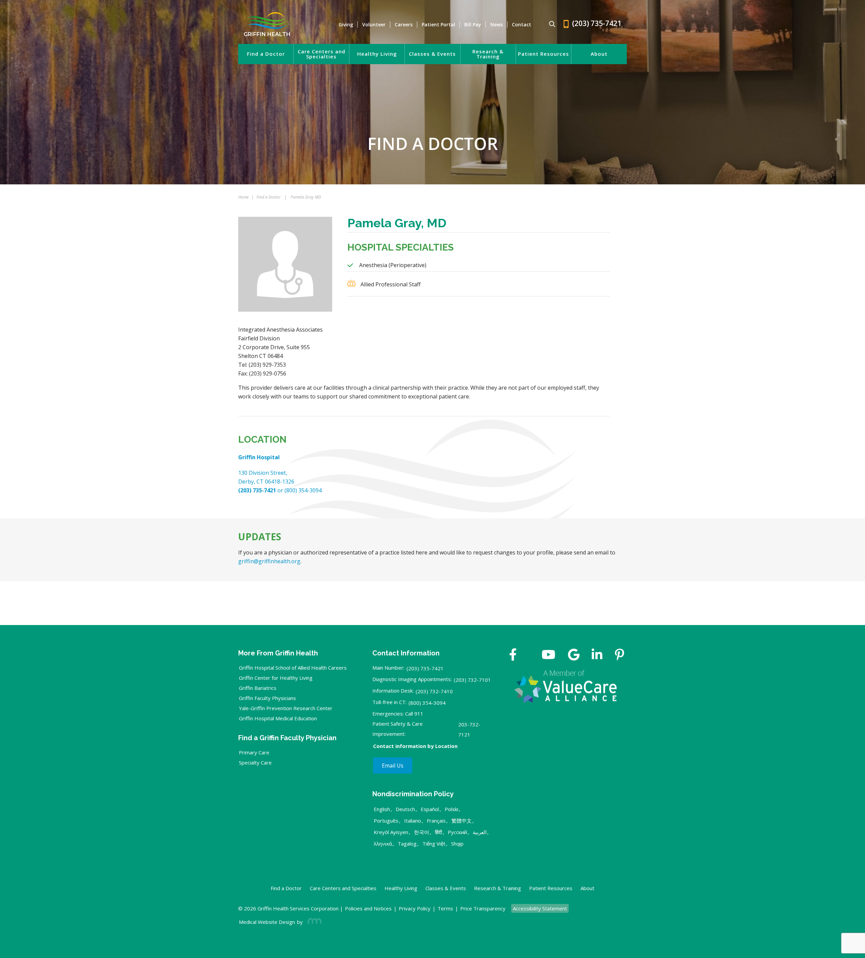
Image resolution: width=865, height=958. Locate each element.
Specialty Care (255, 762)
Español (430, 809)
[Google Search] (549, 24)
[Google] (573, 655)
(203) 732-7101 (472, 679)
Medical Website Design (267, 921)
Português (386, 820)
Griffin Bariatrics (257, 687)
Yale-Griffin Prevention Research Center (285, 708)
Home (243, 197)
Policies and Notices (368, 908)
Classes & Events (432, 53)
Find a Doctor (266, 53)
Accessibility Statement (540, 908)
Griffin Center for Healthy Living (276, 677)
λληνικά (383, 843)
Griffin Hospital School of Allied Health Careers (293, 667)
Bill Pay (472, 24)
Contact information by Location (415, 746)
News (496, 24)
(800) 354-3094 (427, 702)
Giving (346, 24)
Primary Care (254, 752)
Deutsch (405, 809)
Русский (457, 832)
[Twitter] (529, 655)
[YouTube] (548, 655)
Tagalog (407, 843)
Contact (521, 24)
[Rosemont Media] (313, 922)
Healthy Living (377, 53)
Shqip (457, 843)
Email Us (392, 765)
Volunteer (374, 24)
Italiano (412, 820)
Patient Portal (438, 24)
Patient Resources (543, 53)
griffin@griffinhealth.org (269, 561)
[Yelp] (619, 655)
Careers (404, 24)
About (599, 53)
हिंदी (438, 832)
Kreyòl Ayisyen (391, 832)
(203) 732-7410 (434, 691)
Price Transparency (482, 908)
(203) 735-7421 (425, 668)
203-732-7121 (469, 729)
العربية (480, 832)
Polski (451, 809)
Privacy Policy (414, 908)
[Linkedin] (597, 655)
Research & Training (487, 54)
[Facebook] (513, 655)
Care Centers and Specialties (321, 54)
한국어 (421, 832)
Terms (445, 908)
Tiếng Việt (433, 843)
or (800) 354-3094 (280, 490)
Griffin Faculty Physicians (267, 698)
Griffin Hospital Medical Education (278, 718)
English (382, 809)
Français (436, 820)
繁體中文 (461, 820)
